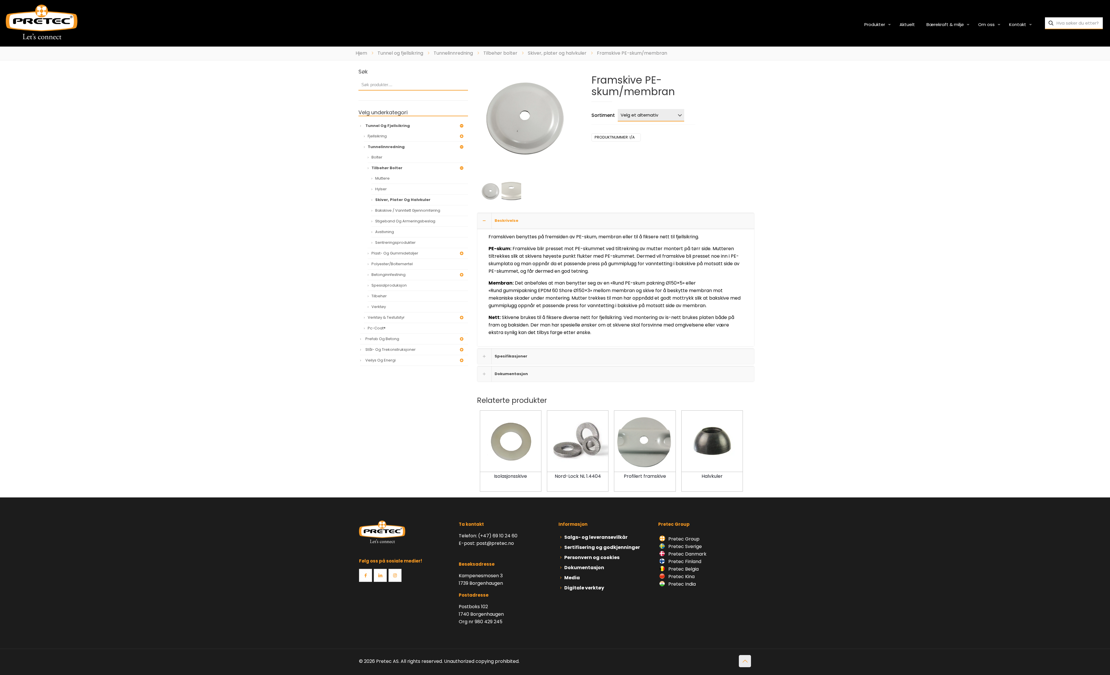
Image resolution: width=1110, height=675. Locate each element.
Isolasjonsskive (510, 476)
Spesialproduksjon (389, 285)
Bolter (376, 157)
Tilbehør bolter (500, 53)
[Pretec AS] (41, 21)
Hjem (361, 53)
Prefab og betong (382, 339)
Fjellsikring (377, 136)
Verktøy (378, 306)
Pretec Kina (681, 576)
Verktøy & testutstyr (386, 317)
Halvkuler (712, 476)
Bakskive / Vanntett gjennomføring (407, 210)
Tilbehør (379, 296)
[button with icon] (365, 575)
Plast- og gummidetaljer (394, 253)
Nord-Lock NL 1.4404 (578, 476)
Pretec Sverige (685, 546)
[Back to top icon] (745, 661)
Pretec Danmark (686, 554)
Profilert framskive (645, 476)
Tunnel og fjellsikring (400, 53)
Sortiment (603, 115)
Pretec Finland (684, 561)
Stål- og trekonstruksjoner (390, 349)
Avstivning (384, 232)
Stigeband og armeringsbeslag (405, 221)
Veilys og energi (380, 360)
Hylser (381, 189)
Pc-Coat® (377, 328)
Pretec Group (683, 539)
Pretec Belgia (683, 569)
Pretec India (681, 584)
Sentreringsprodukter (395, 242)
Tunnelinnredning (453, 53)
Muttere (382, 178)
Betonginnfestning (388, 274)
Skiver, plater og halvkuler (557, 53)
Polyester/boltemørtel (392, 264)
